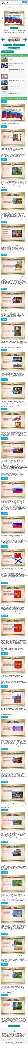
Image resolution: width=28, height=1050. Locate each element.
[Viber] (17, 40)
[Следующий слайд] (25, 18)
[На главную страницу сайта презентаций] (6, 3)
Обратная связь (18, 1042)
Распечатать (14, 28)
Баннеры (14, 1043)
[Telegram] (13, 40)
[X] (15, 40)
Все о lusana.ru (9, 1042)
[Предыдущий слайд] (2, 18)
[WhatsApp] (19, 40)
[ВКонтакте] (9, 40)
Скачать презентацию (7, 51)
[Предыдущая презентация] (4, 39)
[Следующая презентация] (25, 39)
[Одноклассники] (11, 40)
